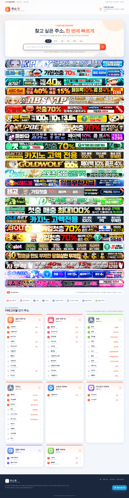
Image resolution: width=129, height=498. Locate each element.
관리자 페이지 (120, 479)
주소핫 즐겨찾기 (10, 2)
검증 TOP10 (88, 300)
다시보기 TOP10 (74, 300)
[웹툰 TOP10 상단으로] (80, 450)
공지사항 (25, 2)
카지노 (47, 300)
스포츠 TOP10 (59, 300)
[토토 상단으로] (120, 320)
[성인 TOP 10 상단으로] (39, 320)
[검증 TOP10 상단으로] (39, 450)
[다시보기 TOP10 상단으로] (120, 387)
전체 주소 (19, 2)
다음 (68, 41)
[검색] (103, 47)
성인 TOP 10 (12, 300)
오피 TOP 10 (26, 300)
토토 (37, 300)
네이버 (55, 41)
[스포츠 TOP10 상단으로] (80, 387)
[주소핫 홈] (16, 9)
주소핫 (48, 41)
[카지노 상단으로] (39, 387)
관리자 (122, 2)
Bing (81, 41)
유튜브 (74, 41)
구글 (62, 41)
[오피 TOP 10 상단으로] (80, 320)
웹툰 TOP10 (101, 300)
